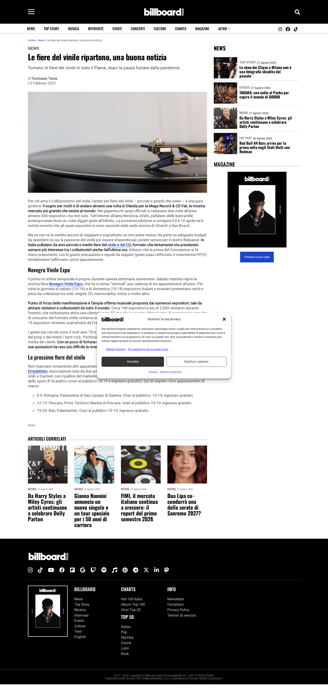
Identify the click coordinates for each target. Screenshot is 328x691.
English (80, 637)
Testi (78, 631)
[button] (224, 319)
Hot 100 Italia (131, 599)
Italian (126, 627)
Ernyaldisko (38, 371)
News (31, 28)
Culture (160, 28)
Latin (125, 648)
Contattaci (175, 604)
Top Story (51, 28)
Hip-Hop (127, 637)
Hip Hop (245, 138)
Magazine (202, 28)
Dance (126, 643)
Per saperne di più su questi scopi (148, 349)
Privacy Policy (178, 610)
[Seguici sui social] (280, 29)
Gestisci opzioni (196, 362)
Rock (125, 654)
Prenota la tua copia (257, 257)
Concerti (138, 28)
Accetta (133, 362)
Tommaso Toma (44, 79)
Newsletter (175, 599)
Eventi (117, 28)
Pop (124, 632)
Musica (73, 28)
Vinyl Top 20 (131, 610)
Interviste (96, 28)
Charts (180, 28)
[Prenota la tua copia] (257, 209)
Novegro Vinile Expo (66, 284)
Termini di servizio (181, 615)
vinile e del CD (119, 245)
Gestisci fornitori (116, 349)
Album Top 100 (133, 604)
